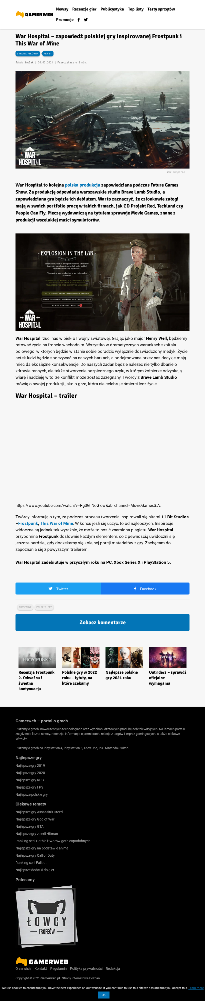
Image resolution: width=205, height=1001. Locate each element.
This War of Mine (56, 523)
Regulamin (58, 969)
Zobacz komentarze (103, 622)
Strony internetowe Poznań (81, 978)
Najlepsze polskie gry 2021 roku (122, 675)
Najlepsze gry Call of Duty (35, 855)
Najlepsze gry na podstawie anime (42, 848)
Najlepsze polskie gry (32, 795)
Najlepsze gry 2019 (30, 766)
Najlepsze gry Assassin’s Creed (39, 812)
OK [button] (104, 995)
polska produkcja (82, 185)
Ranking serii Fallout (31, 863)
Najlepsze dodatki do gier (35, 870)
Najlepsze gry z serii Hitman (37, 834)
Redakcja (113, 969)
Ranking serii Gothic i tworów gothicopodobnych (53, 841)
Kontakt (40, 969)
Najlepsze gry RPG (30, 780)
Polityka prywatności (86, 969)
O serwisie (23, 969)
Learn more (196, 988)
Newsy (48, 53)
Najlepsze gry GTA (30, 826)
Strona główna (27, 53)
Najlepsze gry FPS (29, 787)
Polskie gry (44, 607)
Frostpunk (28, 523)
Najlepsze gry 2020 (30, 773)
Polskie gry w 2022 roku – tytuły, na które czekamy (79, 678)
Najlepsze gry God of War (35, 819)
